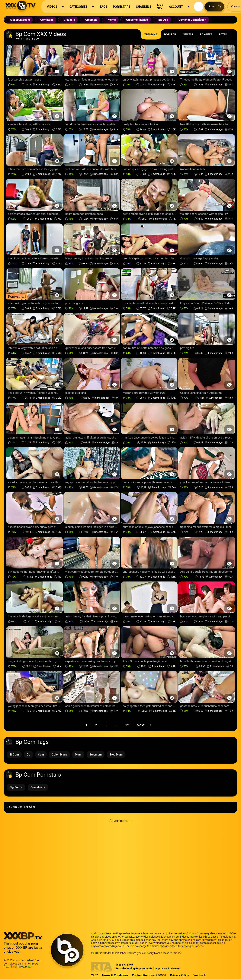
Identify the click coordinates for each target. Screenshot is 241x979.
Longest (206, 34)
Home (18, 38)
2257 (94, 975)
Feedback (199, 975)
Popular (170, 34)
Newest (188, 34)
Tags (27, 38)
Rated (223, 34)
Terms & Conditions (115, 975)
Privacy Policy (179, 975)
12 (127, 725)
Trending (150, 34)
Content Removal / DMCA (149, 975)
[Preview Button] (57, 71)
